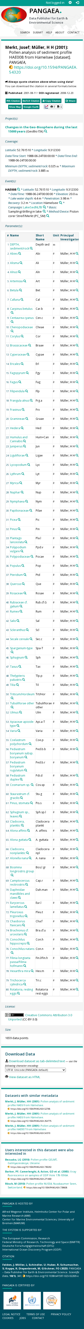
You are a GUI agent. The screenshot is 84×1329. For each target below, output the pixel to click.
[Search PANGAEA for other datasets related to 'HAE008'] (18, 189)
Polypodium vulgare (18, 549)
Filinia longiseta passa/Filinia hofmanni (20, 962)
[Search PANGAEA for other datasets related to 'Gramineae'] (26, 418)
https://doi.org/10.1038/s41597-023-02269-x (52, 1276)
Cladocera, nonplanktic (17, 851)
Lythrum (15, 474)
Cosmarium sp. (20, 785)
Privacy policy (61, 1314)
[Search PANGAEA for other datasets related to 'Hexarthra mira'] (32, 970)
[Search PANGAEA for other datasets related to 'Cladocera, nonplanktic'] (27, 853)
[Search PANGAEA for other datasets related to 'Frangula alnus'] (31, 400)
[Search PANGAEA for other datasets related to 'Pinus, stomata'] (31, 803)
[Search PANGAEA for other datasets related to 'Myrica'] (20, 482)
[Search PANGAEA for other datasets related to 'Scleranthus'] (27, 629)
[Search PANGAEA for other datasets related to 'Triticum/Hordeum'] (12, 698)
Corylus (15, 336)
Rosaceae (16, 593)
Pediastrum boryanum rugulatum (17, 766)
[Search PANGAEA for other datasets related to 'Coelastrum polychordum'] (30, 743)
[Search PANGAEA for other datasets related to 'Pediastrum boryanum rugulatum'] (25, 770)
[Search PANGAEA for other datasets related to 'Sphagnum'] (26, 657)
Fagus (14, 382)
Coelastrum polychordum (19, 742)
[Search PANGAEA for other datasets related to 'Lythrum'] (22, 473)
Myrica (14, 483)
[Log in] (77, 2)
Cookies (8, 1318)
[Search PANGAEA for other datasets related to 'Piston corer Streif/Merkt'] (47, 215)
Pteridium (16, 575)
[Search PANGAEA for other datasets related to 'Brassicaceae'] (29, 345)
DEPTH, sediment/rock (19, 246)
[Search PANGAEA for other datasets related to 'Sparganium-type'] (12, 652)
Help (49, 32)
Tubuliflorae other (22, 703)
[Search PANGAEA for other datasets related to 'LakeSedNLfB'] (44, 207)
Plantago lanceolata (17, 540)
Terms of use (35, 1314)
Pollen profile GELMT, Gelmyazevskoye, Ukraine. (31, 1161)
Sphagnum (17, 657)
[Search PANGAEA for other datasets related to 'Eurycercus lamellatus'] (25, 906)
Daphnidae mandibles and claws (20, 894)
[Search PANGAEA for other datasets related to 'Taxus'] (19, 666)
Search (25, 32)
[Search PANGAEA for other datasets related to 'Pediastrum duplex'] (21, 779)
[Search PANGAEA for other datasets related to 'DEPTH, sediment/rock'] (31, 248)
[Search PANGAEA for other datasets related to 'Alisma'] (21, 262)
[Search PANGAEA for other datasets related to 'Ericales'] (22, 363)
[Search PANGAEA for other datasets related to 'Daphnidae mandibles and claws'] (19, 897)
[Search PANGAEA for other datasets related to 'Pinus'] (19, 528)
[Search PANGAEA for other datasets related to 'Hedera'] (22, 428)
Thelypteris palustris (17, 678)
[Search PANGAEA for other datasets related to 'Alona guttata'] (29, 839)
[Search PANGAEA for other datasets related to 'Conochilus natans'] (12, 952)
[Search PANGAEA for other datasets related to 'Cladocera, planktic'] (22, 825)
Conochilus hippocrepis (18, 941)
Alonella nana (19, 858)
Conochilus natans (22, 949)
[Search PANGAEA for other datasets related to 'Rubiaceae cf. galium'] (21, 606)
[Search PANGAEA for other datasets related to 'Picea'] (19, 519)
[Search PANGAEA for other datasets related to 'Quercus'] (23, 583)
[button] (53, 106)
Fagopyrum (17, 373)
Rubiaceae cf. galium (19, 604)
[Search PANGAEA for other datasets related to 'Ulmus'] (20, 712)
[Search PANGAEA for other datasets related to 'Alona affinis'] (28, 830)
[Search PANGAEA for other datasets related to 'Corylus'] (22, 336)
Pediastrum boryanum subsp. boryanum (21, 753)
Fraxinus (15, 410)
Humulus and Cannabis (19, 439)
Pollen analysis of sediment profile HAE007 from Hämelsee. (39, 1127)
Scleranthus (17, 630)
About (59, 32)
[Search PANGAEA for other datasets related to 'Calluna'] (22, 299)
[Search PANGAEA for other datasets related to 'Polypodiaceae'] (32, 556)
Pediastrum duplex (17, 777)
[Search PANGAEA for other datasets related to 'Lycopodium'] (28, 464)
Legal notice (11, 1314)
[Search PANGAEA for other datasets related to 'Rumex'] (21, 611)
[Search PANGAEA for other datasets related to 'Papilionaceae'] (30, 510)
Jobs (23, 1318)
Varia (13, 731)
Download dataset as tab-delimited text (37, 1061)
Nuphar (15, 492)
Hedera (15, 428)
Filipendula (17, 391)
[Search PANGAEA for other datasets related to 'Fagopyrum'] (27, 372)
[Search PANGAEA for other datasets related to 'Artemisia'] (24, 281)
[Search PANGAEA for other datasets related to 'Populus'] (22, 565)
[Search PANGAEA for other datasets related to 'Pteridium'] (25, 574)
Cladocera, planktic (17, 823)
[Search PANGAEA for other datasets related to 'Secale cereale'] (31, 639)
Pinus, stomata (19, 803)
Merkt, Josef (17, 47)
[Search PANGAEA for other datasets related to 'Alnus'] (19, 272)
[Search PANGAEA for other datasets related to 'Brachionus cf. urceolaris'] (25, 934)
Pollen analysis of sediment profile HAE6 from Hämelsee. (39, 1103)
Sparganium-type (21, 648)
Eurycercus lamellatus (17, 905)
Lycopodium (18, 465)
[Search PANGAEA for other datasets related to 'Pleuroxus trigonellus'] (26, 916)
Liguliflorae (17, 455)
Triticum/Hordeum (22, 694)
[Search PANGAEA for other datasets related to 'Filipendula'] (26, 391)
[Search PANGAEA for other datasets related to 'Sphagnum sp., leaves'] (20, 816)
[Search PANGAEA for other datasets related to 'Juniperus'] (24, 446)
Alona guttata (19, 840)
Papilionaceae (19, 511)
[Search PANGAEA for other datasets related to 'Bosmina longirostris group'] (12, 875)
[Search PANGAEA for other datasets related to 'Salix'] (18, 620)
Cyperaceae (18, 354)
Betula (14, 290)
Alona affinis (18, 831)
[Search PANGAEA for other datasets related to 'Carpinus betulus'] (12, 312)
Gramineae (17, 419)
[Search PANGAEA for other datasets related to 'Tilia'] (17, 684)
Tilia (12, 685)
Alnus (13, 272)
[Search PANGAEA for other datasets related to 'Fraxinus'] (23, 409)
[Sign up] (70, 2)
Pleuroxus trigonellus (17, 914)
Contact (73, 32)
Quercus (15, 584)
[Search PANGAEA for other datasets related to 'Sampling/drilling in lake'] (44, 211)
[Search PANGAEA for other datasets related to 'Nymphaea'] (26, 501)
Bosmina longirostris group (22, 869)
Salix (13, 621)
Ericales (15, 364)
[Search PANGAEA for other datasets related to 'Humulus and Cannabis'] (24, 441)
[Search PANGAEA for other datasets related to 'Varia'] (19, 730)
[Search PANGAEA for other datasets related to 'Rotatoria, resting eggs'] (18, 993)
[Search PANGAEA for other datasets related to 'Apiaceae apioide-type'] (18, 725)
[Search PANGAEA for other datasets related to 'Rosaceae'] (25, 593)
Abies (14, 254)
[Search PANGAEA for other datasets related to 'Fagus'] (19, 382)
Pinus (13, 529)
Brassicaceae (19, 345)
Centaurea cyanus (22, 318)
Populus (15, 566)
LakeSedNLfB (32, 207)
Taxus (14, 667)
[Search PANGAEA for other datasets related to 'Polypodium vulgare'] (22, 551)
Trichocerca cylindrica (18, 982)
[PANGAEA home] (14, 11)
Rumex (14, 611)
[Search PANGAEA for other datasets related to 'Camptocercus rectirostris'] (26, 884)
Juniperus (16, 446)
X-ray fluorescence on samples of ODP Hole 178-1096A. (40, 1173)
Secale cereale (19, 639)
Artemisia (16, 281)
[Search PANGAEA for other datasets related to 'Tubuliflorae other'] (12, 707)
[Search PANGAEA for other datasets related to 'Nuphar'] (22, 492)
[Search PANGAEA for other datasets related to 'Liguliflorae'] (26, 455)
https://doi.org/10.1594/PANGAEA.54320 (43, 69)
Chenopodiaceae (21, 327)
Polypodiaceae (20, 557)
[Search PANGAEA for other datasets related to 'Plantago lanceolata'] (25, 542)
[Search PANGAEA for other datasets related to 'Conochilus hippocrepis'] (28, 943)
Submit (38, 32)
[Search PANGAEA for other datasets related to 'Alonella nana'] (30, 858)
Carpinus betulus (21, 309)
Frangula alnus (19, 401)
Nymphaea (17, 501)
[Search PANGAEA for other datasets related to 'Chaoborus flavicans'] (23, 925)
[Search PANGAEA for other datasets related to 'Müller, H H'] (77, 253)
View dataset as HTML (24, 1077)
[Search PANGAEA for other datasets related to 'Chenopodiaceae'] (12, 331)
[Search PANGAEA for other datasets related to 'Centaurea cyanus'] (12, 321)
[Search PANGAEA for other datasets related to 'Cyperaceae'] (28, 354)
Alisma (14, 263)
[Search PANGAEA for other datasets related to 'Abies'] (19, 253)
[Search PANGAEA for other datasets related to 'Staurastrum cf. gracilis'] (21, 797)
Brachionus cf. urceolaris (19, 932)
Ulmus (14, 712)
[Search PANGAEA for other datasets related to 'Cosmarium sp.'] (32, 784)
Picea (13, 520)
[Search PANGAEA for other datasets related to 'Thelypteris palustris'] (23, 679)
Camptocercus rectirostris (19, 883)
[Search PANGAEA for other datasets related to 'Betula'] (20, 290)
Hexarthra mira (20, 971)
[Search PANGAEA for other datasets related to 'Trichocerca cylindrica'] (24, 984)
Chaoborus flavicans (17, 923)
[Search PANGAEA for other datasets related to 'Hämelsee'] (60, 202)
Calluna (15, 300)
